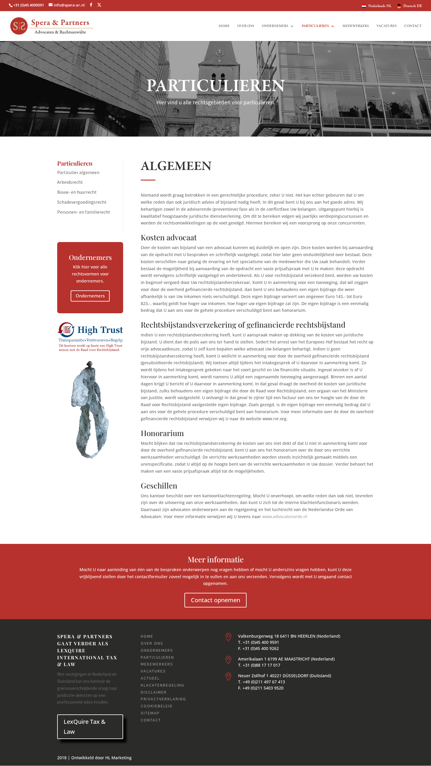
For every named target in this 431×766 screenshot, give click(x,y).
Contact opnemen (215, 600)
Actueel (150, 678)
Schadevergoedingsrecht (82, 202)
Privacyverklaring (163, 699)
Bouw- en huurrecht (77, 192)
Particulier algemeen (78, 172)
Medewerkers (355, 26)
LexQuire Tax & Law (85, 727)
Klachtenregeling (162, 685)
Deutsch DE (412, 6)
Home (224, 26)
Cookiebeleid (157, 706)
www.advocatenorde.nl (284, 516)
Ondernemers (275, 26)
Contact (413, 26)
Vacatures (386, 26)
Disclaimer (154, 692)
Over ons (245, 26)
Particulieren (315, 26)
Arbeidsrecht (70, 182)
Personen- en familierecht (83, 212)
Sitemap (150, 713)
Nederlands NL (380, 6)
